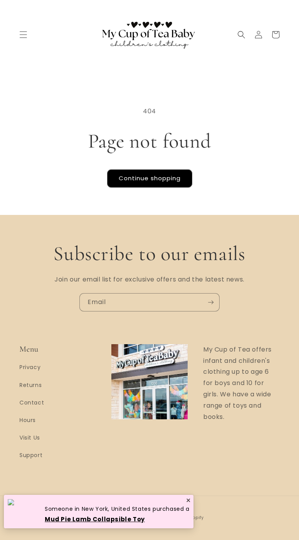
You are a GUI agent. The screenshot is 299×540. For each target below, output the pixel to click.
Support (30, 455)
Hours (27, 420)
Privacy (29, 367)
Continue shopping (150, 178)
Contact (31, 402)
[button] (23, 34)
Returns (30, 385)
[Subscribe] (210, 302)
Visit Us (29, 437)
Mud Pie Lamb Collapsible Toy (95, 519)
